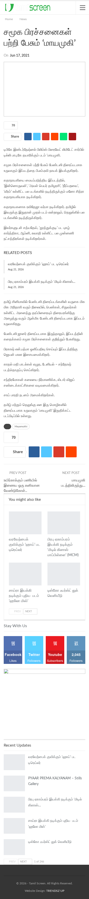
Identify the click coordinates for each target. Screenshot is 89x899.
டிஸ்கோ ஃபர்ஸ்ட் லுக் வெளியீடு (49, 842)
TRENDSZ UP (55, 890)
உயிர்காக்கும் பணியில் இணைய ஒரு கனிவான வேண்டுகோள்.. (22, 485)
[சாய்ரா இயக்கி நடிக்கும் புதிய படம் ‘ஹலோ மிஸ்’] (25, 574)
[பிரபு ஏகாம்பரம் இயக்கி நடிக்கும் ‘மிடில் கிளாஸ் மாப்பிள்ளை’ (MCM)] (63, 522)
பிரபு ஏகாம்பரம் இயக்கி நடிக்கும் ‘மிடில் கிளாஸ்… (41, 282)
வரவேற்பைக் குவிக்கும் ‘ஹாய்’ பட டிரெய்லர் (38, 264)
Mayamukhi (21, 426)
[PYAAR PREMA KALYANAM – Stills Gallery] (14, 783)
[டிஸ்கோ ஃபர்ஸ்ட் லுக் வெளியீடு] (63, 574)
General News (10, 511)
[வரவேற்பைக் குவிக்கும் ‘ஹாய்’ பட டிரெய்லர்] (25, 522)
